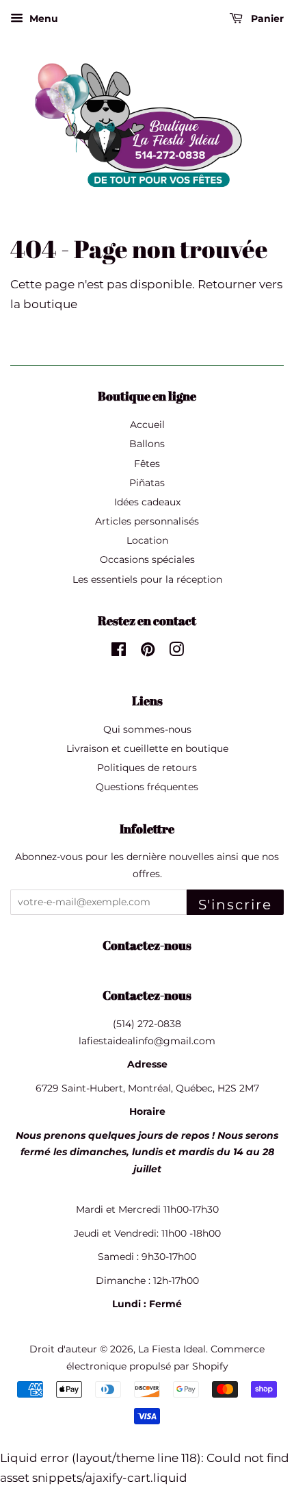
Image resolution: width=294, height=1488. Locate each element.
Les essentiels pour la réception (147, 579)
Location (147, 540)
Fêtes (147, 463)
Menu (42, 18)
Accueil (147, 424)
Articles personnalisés (147, 521)
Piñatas (147, 483)
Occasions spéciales (147, 559)
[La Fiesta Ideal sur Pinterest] (147, 652)
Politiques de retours (147, 767)
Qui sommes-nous (147, 729)
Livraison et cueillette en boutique (147, 748)
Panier (266, 18)
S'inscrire (235, 904)
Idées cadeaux (147, 502)
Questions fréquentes (147, 787)
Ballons (147, 444)
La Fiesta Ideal (172, 1349)
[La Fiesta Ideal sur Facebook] (118, 652)
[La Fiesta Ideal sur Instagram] (176, 652)
